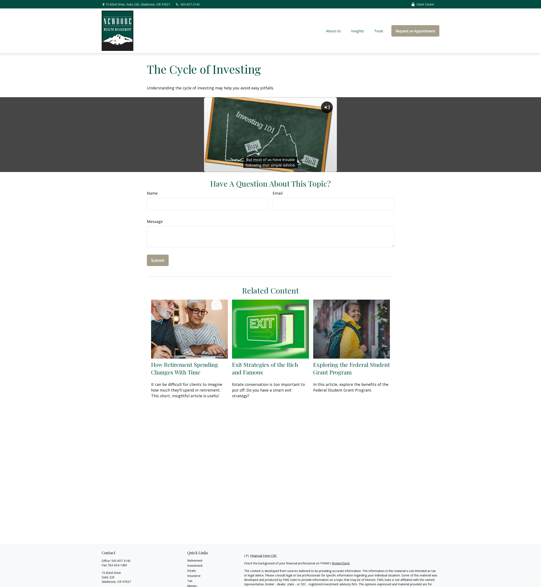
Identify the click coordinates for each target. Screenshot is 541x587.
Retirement (194, 560)
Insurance (194, 576)
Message (155, 221)
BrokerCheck (341, 563)
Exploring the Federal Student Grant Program (351, 368)
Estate (191, 571)
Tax (189, 581)
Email (278, 193)
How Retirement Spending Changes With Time (184, 368)
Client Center (425, 4)
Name (152, 193)
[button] (333, 30)
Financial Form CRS (263, 556)
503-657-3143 (189, 4)
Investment (195, 566)
